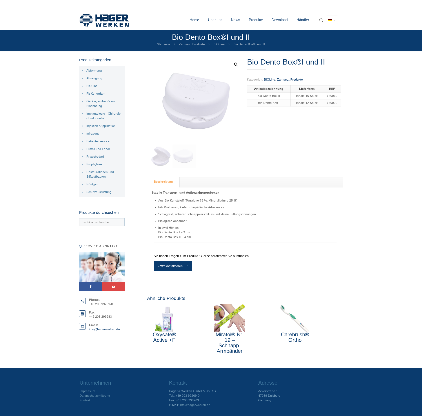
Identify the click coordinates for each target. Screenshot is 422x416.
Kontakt (85, 400)
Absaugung (94, 78)
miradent (92, 133)
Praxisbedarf (95, 156)
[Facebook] (90, 286)
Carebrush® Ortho (295, 337)
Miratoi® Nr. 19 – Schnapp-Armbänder (230, 342)
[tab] (163, 182)
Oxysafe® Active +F (164, 337)
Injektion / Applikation (101, 126)
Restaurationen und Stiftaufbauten (100, 174)
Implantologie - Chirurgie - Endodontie (103, 116)
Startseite (163, 44)
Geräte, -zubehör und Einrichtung (101, 103)
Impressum (87, 391)
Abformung (94, 70)
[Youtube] (113, 286)
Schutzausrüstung (98, 192)
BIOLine (219, 44)
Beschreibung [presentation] (163, 181)
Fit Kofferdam (95, 93)
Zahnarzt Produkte (192, 44)
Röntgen (92, 184)
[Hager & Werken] (104, 20)
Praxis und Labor (98, 149)
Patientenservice (97, 141)
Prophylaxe (94, 164)
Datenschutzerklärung (95, 395)
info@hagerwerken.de (104, 329)
